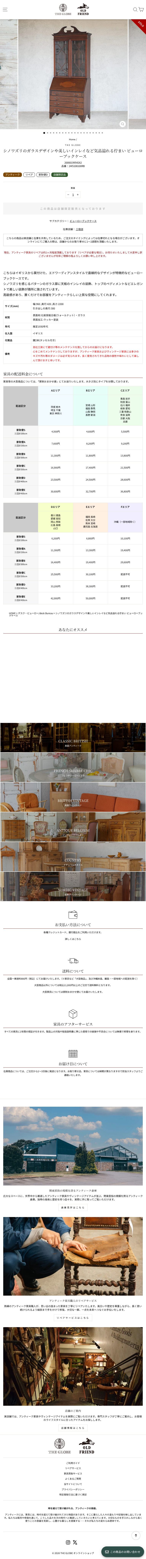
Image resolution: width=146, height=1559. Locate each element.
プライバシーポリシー (73, 1489)
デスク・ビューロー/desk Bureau (35, 613)
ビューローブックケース (83, 221)
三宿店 (79, 229)
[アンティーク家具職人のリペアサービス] (73, 1256)
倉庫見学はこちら (73, 1207)
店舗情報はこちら (73, 1427)
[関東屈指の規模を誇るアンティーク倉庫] (73, 1146)
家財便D (43, 174)
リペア (29, 174)
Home (72, 139)
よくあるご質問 (73, 1478)
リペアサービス (73, 1468)
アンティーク (12, 174)
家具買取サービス (73, 1473)
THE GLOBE (73, 145)
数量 (73, 188)
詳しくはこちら (73, 939)
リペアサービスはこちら (73, 1317)
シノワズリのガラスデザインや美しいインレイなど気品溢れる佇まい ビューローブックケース (76, 614)
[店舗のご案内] (73, 1366)
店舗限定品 (59, 174)
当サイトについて (73, 1484)
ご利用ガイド (73, 1463)
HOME (12, 613)
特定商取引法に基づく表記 (73, 1494)
